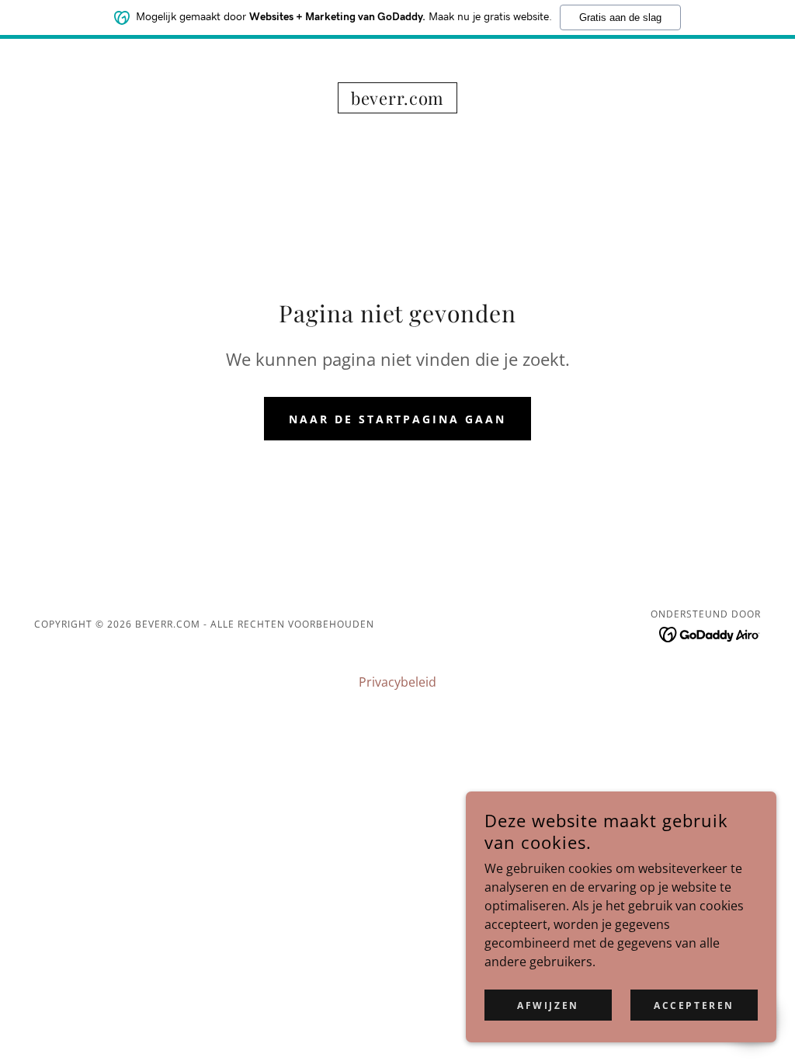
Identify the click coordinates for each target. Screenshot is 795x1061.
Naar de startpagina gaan (398, 419)
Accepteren (694, 1005)
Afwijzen (548, 1005)
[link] (397, 100)
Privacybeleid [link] (397, 682)
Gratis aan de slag (620, 17)
